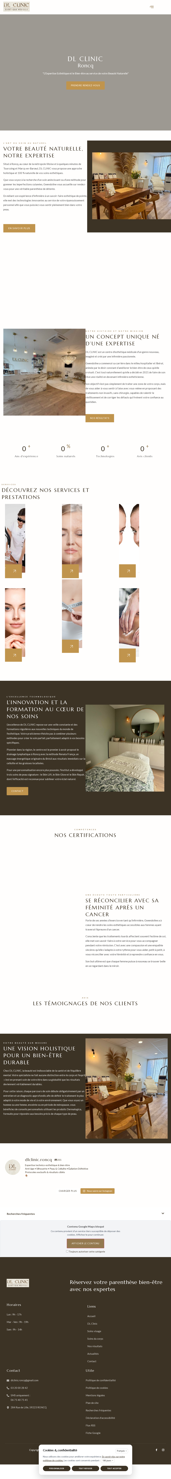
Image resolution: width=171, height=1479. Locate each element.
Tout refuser (85, 1468)
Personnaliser (56, 1468)
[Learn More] (70, 571)
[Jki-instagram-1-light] (163, 1450)
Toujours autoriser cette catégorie (86, 1251)
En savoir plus (19, 228)
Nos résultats (99, 418)
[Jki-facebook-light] (156, 1450)
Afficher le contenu (86, 1243)
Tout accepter (114, 1468)
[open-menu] (152, 7)
